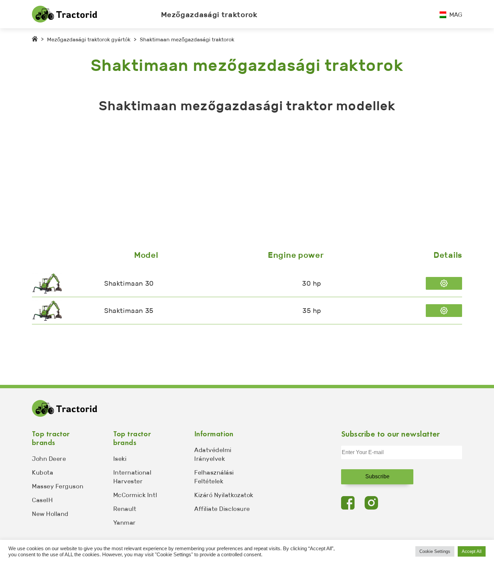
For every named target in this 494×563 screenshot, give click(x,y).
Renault (124, 509)
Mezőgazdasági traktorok (209, 14)
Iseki (120, 459)
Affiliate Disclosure (222, 509)
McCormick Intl (135, 495)
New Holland (50, 514)
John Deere (49, 459)
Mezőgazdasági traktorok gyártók (88, 39)
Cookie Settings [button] (434, 551)
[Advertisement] (233, 183)
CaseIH (42, 500)
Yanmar (124, 522)
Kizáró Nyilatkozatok (223, 495)
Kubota (42, 472)
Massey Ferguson (57, 486)
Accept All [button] (472, 551)
